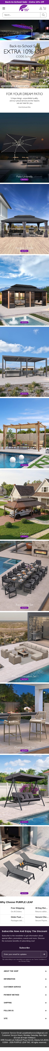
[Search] (43, 14)
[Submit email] (44, 954)
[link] (24, 43)
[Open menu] (4, 8)
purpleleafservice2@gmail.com (35, 1033)
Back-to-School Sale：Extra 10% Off (24, 2)
